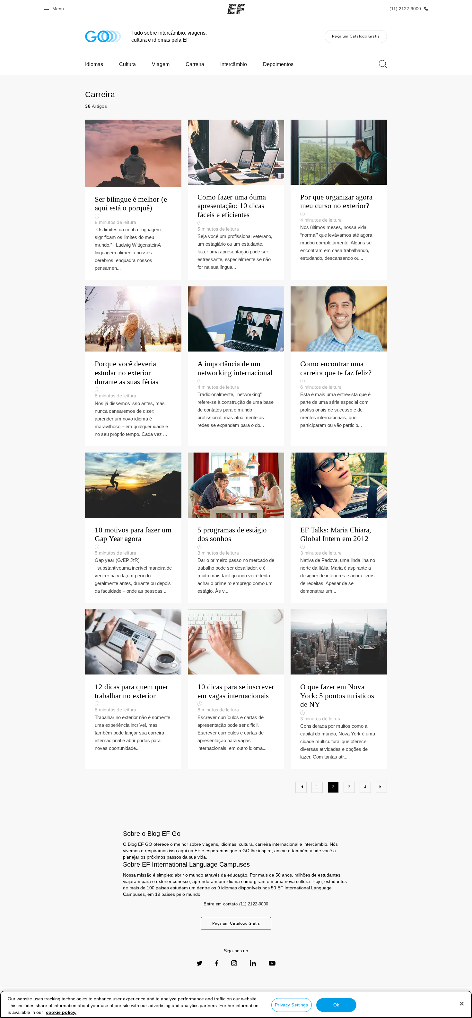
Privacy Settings (291, 1004)
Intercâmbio (233, 64)
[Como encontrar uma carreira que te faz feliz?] (339, 366)
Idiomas (94, 64)
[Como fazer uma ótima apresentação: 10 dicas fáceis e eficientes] (236, 200)
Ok (336, 1004)
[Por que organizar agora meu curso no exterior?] (339, 200)
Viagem (161, 64)
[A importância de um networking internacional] (236, 366)
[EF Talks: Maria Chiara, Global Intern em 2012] (339, 528)
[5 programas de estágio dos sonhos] (236, 528)
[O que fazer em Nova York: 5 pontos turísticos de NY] (339, 689)
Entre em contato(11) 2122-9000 (236, 904)
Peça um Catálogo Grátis (356, 36)
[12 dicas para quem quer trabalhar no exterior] (133, 689)
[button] (54, 9)
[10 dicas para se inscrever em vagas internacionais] (236, 689)
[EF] (236, 9)
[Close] (462, 1004)
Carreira (195, 64)
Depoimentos (278, 64)
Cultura (127, 64)
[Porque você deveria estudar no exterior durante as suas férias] (133, 366)
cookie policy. (61, 1012)
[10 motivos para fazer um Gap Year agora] (133, 528)
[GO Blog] (103, 36)
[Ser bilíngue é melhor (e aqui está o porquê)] (133, 200)
